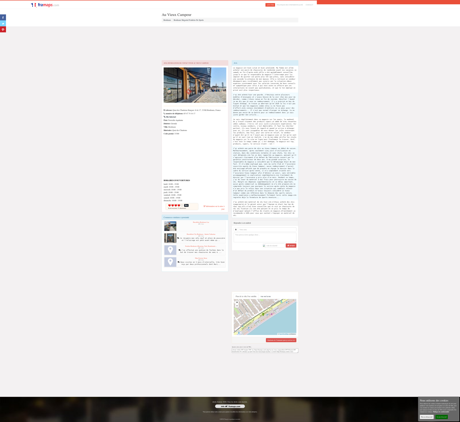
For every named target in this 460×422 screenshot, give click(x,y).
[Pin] (3, 29)
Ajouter (270, 5)
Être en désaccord (426, 417)
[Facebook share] (3, 17)
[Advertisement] (230, 43)
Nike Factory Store (201, 258)
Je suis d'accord (442, 417)
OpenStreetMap (283, 334)
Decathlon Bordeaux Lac (201, 222)
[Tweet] (3, 23)
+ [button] (237, 302)
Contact (309, 5)
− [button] (237, 305)
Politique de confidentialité (290, 5)
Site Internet (170, 116)
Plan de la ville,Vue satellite (246, 296)
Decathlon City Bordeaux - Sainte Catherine (201, 234)
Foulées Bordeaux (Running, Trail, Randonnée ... (201, 246)
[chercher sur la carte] (46, 4)
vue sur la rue (266, 296)
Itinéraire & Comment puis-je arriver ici (281, 340)
